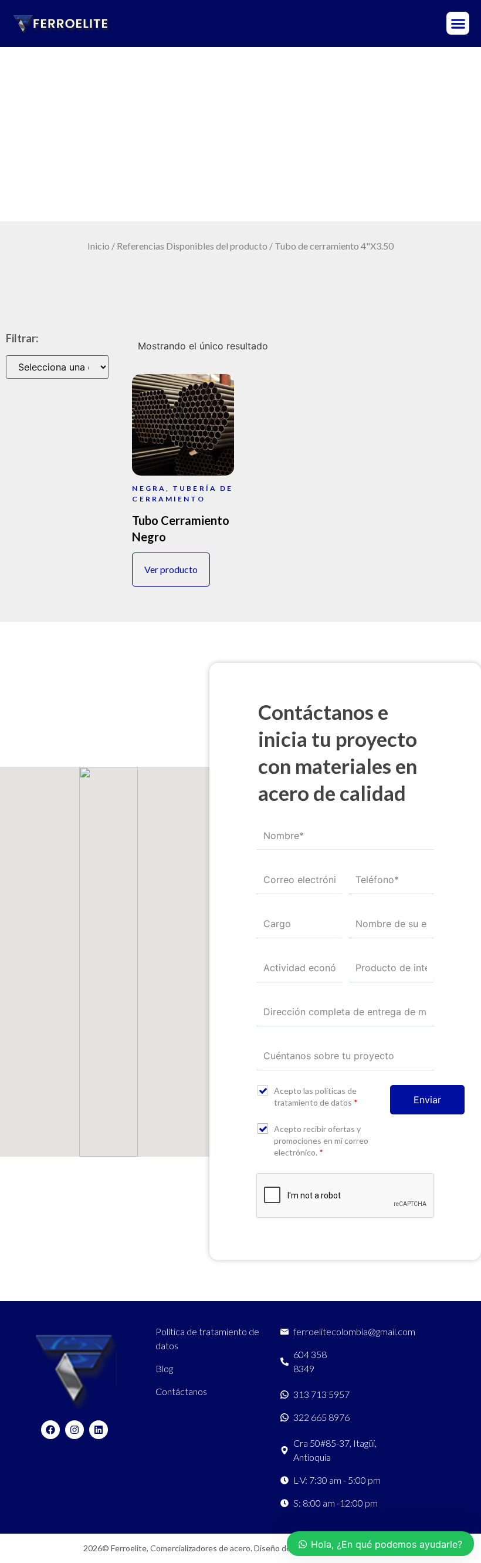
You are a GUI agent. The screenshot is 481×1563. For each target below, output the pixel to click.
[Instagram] (74, 1429)
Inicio (98, 245)
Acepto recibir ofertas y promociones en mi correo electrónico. (321, 1140)
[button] (457, 23)
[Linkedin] (98, 1429)
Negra (149, 488)
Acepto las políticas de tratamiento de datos (316, 1096)
